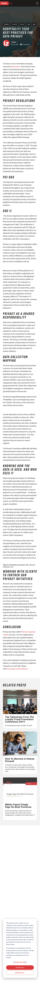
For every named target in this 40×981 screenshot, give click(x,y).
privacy (22, 24)
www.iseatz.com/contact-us (17, 669)
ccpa (28, 24)
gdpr (34, 24)
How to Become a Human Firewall (19, 760)
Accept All (20, 967)
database (6, 24)
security (14, 24)
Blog (10, 3)
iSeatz (4, 3)
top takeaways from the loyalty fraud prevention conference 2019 (19, 719)
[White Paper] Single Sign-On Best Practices (18, 805)
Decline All (20, 972)
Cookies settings (20, 962)
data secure (15, 67)
